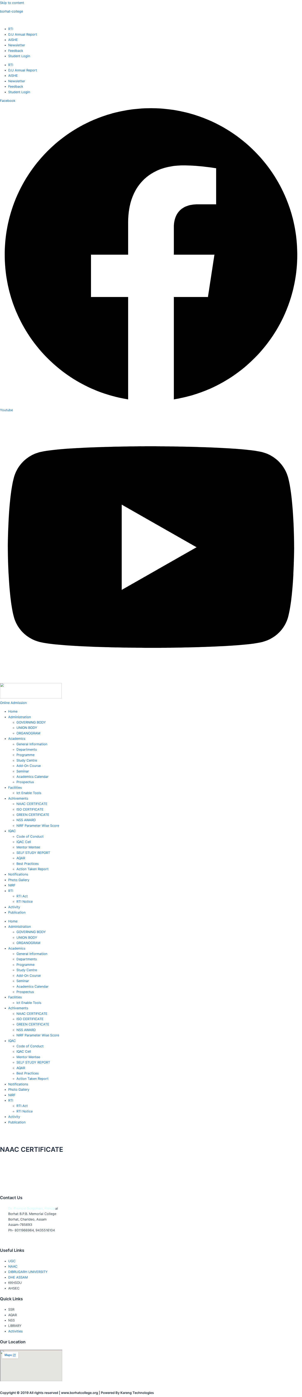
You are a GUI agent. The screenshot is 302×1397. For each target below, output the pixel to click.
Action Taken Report (32, 869)
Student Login (19, 56)
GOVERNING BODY (31, 722)
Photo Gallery (18, 880)
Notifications (18, 874)
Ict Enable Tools (28, 793)
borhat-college (11, 11)
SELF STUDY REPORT (33, 853)
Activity (14, 907)
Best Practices (27, 864)
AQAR (20, 858)
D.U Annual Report (22, 34)
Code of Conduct (30, 836)
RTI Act (22, 896)
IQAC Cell (23, 842)
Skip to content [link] (12, 3)
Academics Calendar (32, 777)
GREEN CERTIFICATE (32, 815)
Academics (16, 738)
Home (12, 711)
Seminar (22, 771)
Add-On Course (28, 766)
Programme (25, 755)
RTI (10, 29)
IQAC (12, 831)
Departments (26, 749)
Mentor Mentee (28, 847)
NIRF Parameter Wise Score (37, 825)
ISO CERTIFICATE (30, 809)
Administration (19, 717)
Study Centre (26, 760)
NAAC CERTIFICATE (31, 804)
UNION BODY (26, 728)
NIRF (11, 885)
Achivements (18, 798)
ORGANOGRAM (28, 733)
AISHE (13, 40)
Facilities (15, 787)
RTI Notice (24, 901)
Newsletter (16, 45)
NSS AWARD (26, 820)
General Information (31, 744)
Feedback (15, 51)
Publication (16, 912)
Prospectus (25, 782)
